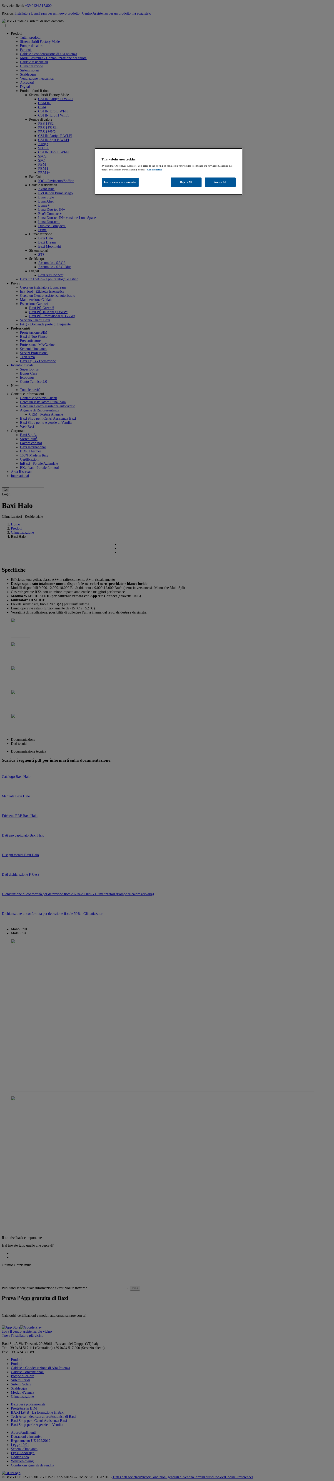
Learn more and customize (120, 182)
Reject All (186, 182)
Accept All (220, 182)
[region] (168, 171)
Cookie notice (154, 169)
